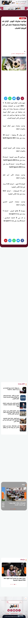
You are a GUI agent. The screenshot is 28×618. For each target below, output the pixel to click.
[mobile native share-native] (22, 98)
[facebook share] (18, 98)
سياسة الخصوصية (14, 613)
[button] (3, 495)
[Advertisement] (13, 40)
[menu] (26, 8)
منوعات (23, 18)
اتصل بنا (7, 613)
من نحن (21, 613)
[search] (1, 8)
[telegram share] (5, 98)
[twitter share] (14, 98)
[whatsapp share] (10, 98)
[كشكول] (14, 606)
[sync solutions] (20, 616)
